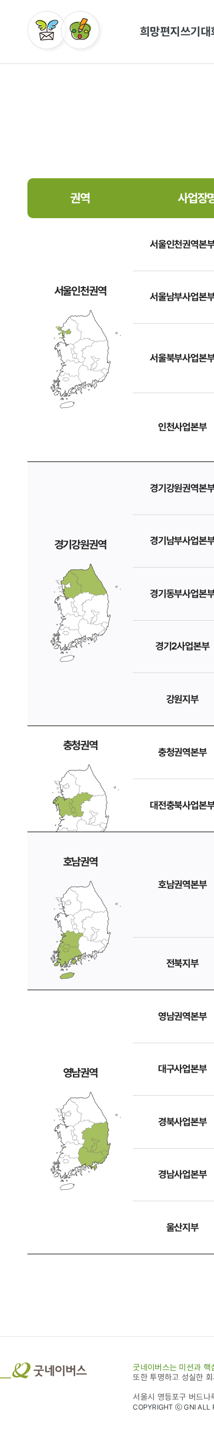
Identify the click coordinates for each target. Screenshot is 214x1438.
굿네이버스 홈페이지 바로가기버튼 (43, 1370)
